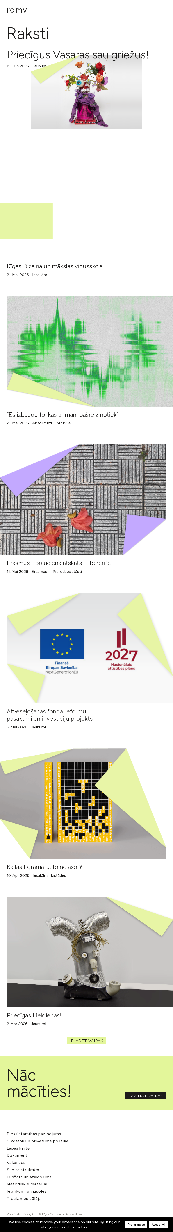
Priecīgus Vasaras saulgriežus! (78, 54)
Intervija (63, 423)
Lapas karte (18, 1148)
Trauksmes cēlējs (24, 1198)
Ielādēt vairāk (87, 1040)
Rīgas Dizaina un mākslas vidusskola (55, 266)
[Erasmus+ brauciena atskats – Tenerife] (83, 499)
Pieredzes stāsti (67, 571)
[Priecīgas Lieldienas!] (90, 952)
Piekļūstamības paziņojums (34, 1133)
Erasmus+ (40, 571)
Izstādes (58, 875)
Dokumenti (18, 1155)
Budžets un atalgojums (29, 1176)
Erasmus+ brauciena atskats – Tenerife (59, 563)
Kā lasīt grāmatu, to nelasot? (44, 867)
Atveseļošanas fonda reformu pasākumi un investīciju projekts (50, 715)
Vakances (16, 1162)
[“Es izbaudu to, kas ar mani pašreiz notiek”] (90, 351)
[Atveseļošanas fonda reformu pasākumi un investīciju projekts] (90, 648)
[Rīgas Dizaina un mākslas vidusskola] (83, 203)
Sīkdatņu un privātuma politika (37, 1141)
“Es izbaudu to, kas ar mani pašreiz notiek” (62, 414)
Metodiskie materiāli (28, 1184)
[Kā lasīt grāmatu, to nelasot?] (83, 803)
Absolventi (42, 423)
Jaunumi (40, 66)
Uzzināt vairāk (145, 1095)
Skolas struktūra (23, 1169)
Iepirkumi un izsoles (27, 1191)
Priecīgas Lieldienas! (34, 1015)
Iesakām (39, 274)
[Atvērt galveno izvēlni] (161, 10)
